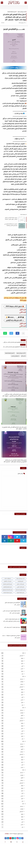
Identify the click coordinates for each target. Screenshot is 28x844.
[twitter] (17, 537)
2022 (23, 770)
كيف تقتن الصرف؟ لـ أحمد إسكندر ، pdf (12, 627)
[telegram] (23, 541)
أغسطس (21, 656)
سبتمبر (21, 684)
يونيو (22, 661)
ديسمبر (21, 679)
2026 (23, 653)
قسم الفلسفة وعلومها (7, 590)
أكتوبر (22, 715)
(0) (2, 23)
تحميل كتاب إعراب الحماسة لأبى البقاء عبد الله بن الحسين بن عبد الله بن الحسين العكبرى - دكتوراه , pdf (15, 395)
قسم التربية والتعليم (7, 587)
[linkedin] (5, 541)
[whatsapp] (11, 541)
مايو (22, 663)
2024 (23, 707)
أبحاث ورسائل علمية (22, 12)
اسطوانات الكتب (7, 578)
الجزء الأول (23, 309)
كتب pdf (23, 356)
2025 (23, 676)
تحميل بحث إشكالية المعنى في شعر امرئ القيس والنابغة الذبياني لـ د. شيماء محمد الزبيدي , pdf (10, 224)
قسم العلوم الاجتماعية (20, 590)
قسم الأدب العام (20, 584)
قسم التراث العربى (20, 587)
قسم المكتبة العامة (11, 12)
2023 (23, 741)
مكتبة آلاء (7, 833)
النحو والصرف (20, 581)
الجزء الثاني (22, 312)
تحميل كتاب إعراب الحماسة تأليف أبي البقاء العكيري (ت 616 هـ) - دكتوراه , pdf (14, 427)
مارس (22, 668)
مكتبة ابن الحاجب (14, 356)
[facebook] (23, 537)
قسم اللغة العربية (20, 592)
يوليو (22, 658)
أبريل (22, 666)
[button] (17, 333)
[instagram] (11, 537)
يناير (22, 674)
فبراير (22, 671)
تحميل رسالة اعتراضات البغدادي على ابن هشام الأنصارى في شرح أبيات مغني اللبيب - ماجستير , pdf (15, 460)
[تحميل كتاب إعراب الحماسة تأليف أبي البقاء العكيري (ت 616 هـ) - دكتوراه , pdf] (14, 411)
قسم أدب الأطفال (7, 581)
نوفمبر (21, 681)
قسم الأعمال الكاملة (7, 584)
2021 (23, 804)
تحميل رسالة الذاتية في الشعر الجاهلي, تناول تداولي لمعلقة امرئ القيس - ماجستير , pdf (11, 218)
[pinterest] (17, 541)
